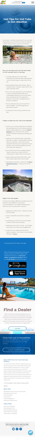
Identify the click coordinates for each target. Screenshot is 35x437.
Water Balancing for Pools (10, 393)
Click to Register (16, 350)
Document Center (8, 395)
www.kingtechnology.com (17, 426)
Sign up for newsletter (9, 406)
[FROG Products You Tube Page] (13, 429)
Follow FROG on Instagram (10, 413)
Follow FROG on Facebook (10, 411)
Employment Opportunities (10, 400)
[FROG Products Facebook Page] (17, 429)
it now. (15, 234)
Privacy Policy (7, 396)
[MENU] (32, 2)
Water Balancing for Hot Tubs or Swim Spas (14, 391)
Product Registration (9, 398)
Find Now (17, 328)
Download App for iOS (9, 408)
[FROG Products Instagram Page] (20, 429)
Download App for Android (10, 410)
